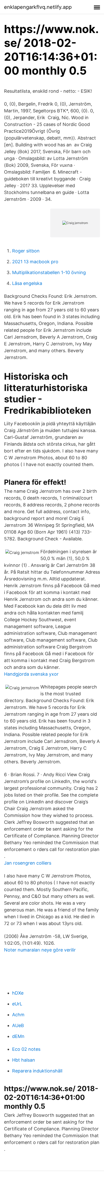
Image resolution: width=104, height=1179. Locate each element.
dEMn (18, 1036)
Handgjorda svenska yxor (31, 674)
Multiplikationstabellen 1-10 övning (49, 272)
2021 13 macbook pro (35, 261)
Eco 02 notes (26, 1049)
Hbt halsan (23, 1060)
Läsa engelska (27, 283)
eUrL (17, 1003)
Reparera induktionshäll (37, 1070)
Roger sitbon (26, 250)
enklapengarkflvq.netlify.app (38, 7)
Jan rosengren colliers (27, 863)
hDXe (17, 993)
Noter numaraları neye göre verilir (40, 950)
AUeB (18, 1025)
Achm (18, 1014)
